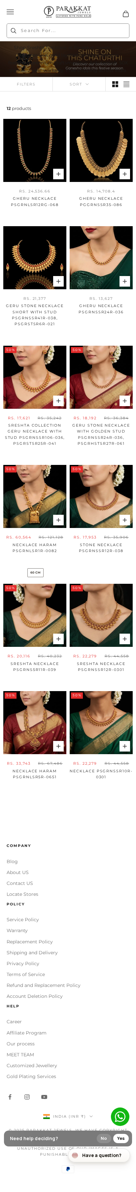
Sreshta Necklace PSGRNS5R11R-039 (35, 667)
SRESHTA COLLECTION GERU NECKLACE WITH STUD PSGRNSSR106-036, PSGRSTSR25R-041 (35, 434)
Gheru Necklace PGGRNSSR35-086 (101, 201)
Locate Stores (22, 894)
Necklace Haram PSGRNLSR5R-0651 (35, 774)
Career (14, 1022)
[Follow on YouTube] (44, 1097)
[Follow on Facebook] (10, 1097)
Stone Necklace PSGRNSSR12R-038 (101, 548)
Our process (21, 1044)
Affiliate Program (27, 1033)
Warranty (17, 930)
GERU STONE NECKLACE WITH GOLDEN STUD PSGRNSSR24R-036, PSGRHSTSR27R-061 (101, 434)
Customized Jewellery (32, 1066)
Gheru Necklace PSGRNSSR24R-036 (101, 309)
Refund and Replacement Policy (44, 985)
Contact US (20, 883)
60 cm (35, 572)
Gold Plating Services (31, 1076)
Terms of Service (26, 974)
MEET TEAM (20, 1055)
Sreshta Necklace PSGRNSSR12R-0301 (101, 667)
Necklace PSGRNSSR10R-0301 (101, 774)
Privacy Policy (23, 963)
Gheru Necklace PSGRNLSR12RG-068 (35, 201)
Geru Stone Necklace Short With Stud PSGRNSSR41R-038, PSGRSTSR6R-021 (35, 315)
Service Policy (23, 920)
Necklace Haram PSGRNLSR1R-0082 (35, 548)
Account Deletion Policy (35, 996)
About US (18, 872)
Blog (12, 861)
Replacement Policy (30, 942)
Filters (26, 84)
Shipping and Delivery (32, 953)
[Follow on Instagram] (27, 1097)
